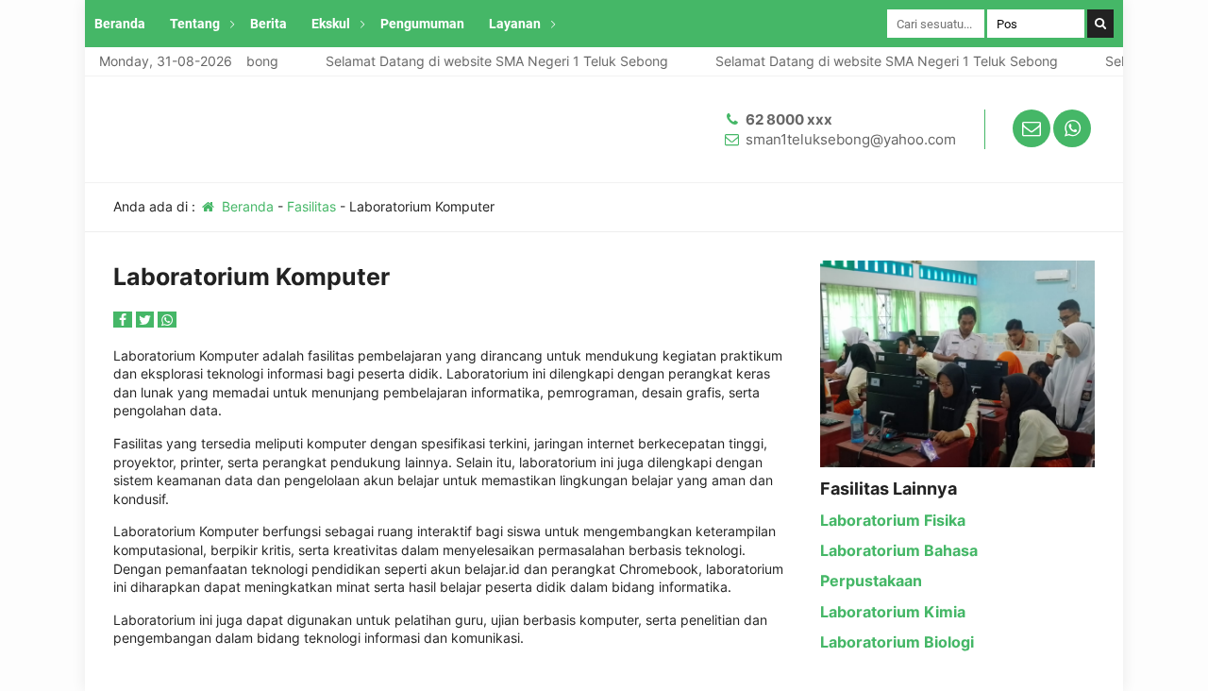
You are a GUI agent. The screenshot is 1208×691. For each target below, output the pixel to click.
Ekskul (330, 23)
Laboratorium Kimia (892, 611)
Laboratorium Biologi (897, 641)
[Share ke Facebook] (124, 320)
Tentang (195, 23)
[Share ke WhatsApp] (167, 320)
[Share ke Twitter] (147, 320)
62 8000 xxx (789, 119)
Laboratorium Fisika (892, 520)
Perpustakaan (871, 580)
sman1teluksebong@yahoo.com (851, 139)
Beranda (119, 23)
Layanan (515, 23)
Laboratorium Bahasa (899, 550)
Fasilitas (311, 206)
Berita (268, 23)
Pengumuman (422, 23)
